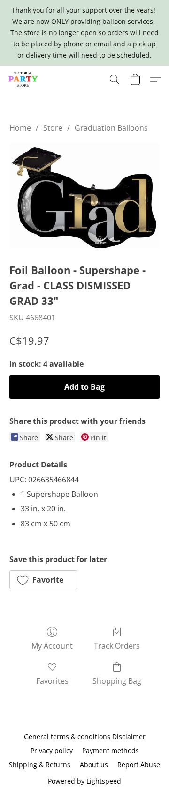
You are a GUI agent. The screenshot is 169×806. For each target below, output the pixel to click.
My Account (52, 646)
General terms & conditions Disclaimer (85, 736)
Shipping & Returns (39, 764)
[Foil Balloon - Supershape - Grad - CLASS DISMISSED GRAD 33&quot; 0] (84, 195)
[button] (24, 80)
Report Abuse (138, 764)
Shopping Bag (116, 681)
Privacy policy (52, 750)
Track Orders (117, 646)
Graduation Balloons (111, 128)
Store (52, 128)
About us (94, 764)
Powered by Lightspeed (84, 780)
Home (20, 128)
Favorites (52, 681)
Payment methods (110, 750)
